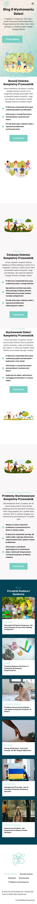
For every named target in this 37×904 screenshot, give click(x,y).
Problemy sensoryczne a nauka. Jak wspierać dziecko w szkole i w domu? (17, 709)
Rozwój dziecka (9, 784)
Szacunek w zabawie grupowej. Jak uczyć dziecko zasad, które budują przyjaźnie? (18, 627)
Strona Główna (10, 874)
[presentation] (18, 608)
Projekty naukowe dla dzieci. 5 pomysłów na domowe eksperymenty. (16, 668)
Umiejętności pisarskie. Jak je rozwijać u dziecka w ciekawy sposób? (16, 789)
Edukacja (7, 663)
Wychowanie (8, 622)
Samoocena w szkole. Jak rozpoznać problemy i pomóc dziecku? (15, 830)
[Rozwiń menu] (33, 4)
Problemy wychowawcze (12, 704)
